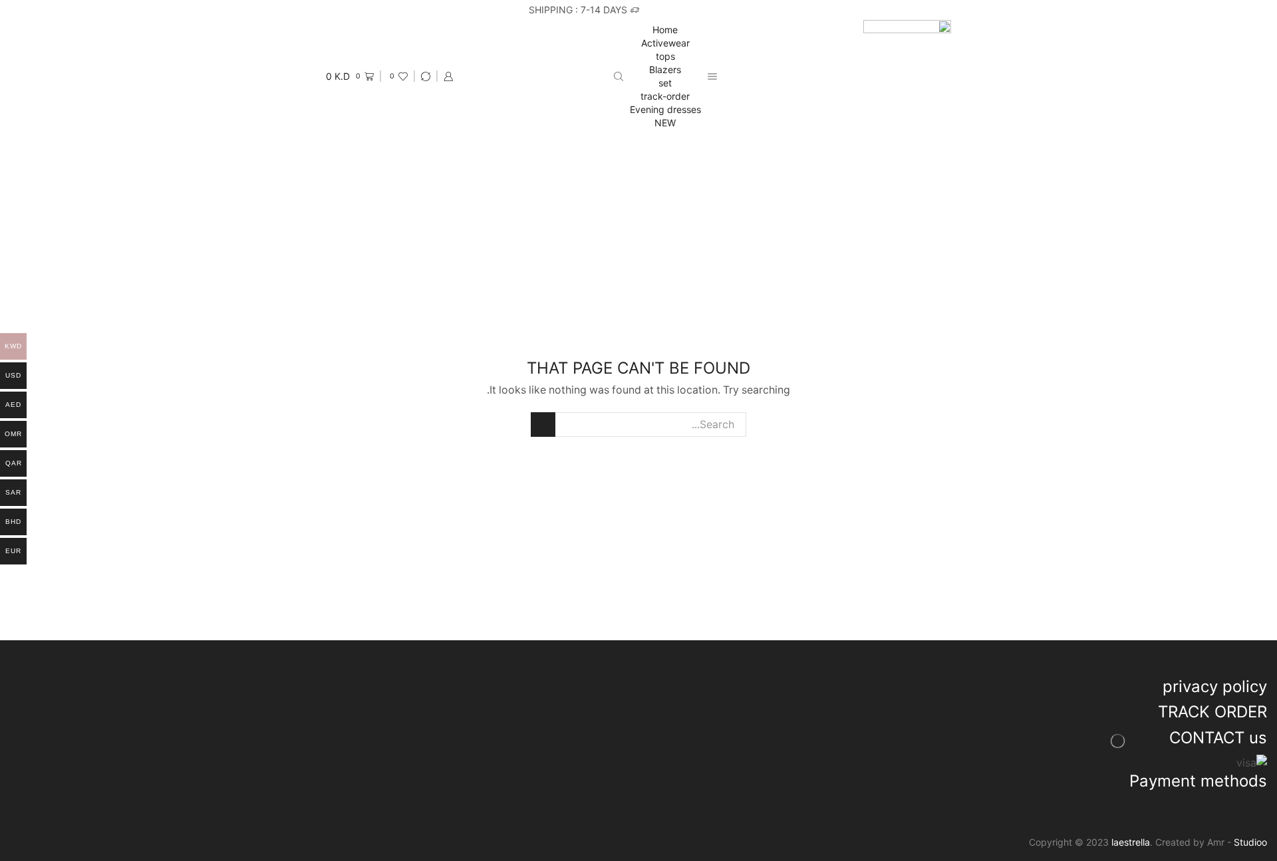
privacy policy (1215, 686)
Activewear (665, 43)
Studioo (1250, 842)
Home (665, 29)
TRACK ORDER (1212, 711)
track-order (665, 96)
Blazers (665, 69)
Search (543, 424)
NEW (665, 122)
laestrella (1130, 842)
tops (665, 56)
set (665, 82)
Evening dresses (665, 109)
